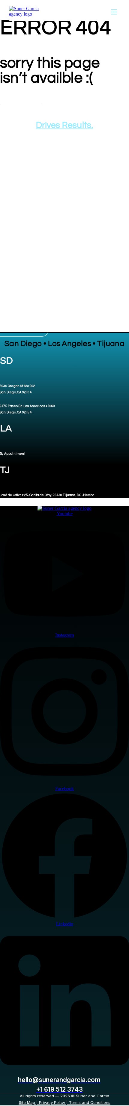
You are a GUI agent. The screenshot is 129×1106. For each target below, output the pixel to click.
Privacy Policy (52, 1102)
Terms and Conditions (89, 1102)
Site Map (27, 1102)
